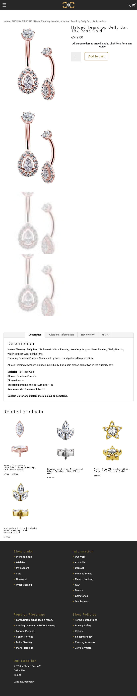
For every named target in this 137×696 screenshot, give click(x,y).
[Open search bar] (129, 5)
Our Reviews (82, 601)
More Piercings (24, 647)
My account (22, 567)
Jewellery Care (83, 647)
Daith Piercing (24, 642)
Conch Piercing (24, 636)
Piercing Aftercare (85, 642)
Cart (18, 573)
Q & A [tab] (105, 334)
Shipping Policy (83, 636)
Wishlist (20, 562)
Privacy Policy (83, 625)
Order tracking (24, 584)
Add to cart (96, 56)
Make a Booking (84, 579)
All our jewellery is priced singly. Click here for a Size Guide (102, 45)
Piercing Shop (24, 556)
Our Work (80, 556)
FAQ (77, 584)
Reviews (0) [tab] (88, 334)
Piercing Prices (83, 573)
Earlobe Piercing (25, 631)
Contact (79, 567)
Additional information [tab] (61, 334)
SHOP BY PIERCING (22, 21)
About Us (80, 562)
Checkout (21, 579)
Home (7, 21)
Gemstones (81, 595)
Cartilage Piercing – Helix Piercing (35, 625)
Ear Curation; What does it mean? (34, 619)
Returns (79, 631)
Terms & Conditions (86, 619)
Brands (79, 590)
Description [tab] (35, 334)
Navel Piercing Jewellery (47, 21)
